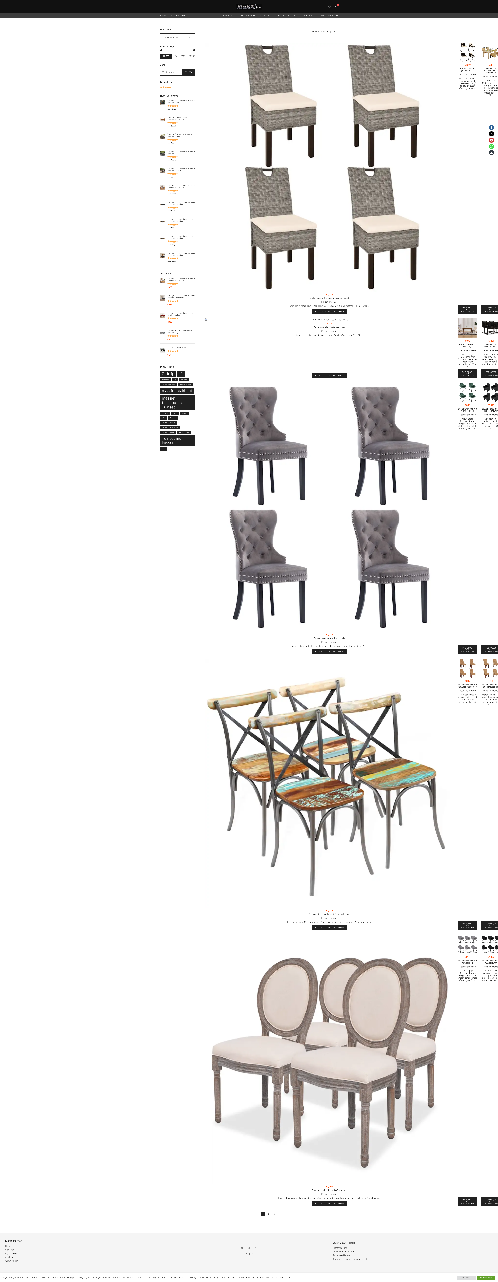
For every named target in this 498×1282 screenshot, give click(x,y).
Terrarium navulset (168, 432)
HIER (248, 1277)
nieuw (175, 413)
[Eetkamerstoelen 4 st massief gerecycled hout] (329, 783)
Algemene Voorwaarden (344, 1251)
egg (175, 380)
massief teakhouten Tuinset (172, 402)
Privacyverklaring (341, 1255)
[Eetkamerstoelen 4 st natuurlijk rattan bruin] (467, 668)
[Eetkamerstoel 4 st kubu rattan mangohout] (329, 167)
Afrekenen (10, 1257)
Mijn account (11, 1253)
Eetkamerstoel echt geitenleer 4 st (467, 69)
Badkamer (309, 15)
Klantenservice (328, 15)
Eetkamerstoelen (329, 302)
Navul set (165, 413)
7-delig (168, 373)
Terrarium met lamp (168, 423)
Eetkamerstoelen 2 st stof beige (467, 345)
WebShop (9, 1249)
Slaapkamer (265, 15)
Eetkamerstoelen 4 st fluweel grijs (329, 638)
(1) (177, 87)
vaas (163, 449)
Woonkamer (246, 15)
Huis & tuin (228, 15)
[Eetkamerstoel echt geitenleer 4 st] (467, 52)
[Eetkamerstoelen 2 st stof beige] (467, 328)
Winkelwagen (11, 1261)
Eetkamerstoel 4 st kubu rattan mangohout (329, 298)
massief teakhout (177, 390)
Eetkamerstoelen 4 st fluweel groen (467, 410)
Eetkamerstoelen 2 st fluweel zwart (329, 327)
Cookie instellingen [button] (466, 1277)
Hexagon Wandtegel (168, 384)
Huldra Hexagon (185, 384)
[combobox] (177, 36)
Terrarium (173, 418)
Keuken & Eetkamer (287, 15)
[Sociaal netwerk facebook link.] (242, 1248)
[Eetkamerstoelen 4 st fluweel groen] (467, 392)
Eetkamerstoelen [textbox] (176, 37)
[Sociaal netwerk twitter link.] (249, 1248)
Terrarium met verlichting (170, 427)
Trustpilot (249, 1253)
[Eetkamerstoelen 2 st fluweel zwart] (329, 319)
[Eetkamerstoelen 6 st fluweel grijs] (467, 944)
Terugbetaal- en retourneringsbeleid (350, 1259)
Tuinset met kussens (172, 440)
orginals (184, 413)
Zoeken (188, 72)
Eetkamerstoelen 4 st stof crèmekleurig (329, 1190)
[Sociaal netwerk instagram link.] (256, 1248)
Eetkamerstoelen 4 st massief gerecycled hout (329, 914)
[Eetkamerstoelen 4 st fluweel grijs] (329, 507)
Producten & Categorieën (172, 15)
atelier (181, 372)
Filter (166, 56)
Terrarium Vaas (184, 432)
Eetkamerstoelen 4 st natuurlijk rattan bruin (467, 686)
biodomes (165, 380)
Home (8, 1246)
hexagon (184, 380)
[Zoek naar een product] (329, 6)
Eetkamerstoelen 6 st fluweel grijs (467, 962)
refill (163, 418)
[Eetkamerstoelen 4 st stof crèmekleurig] (329, 1059)
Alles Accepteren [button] (486, 1277)
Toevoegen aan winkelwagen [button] (329, 311)
